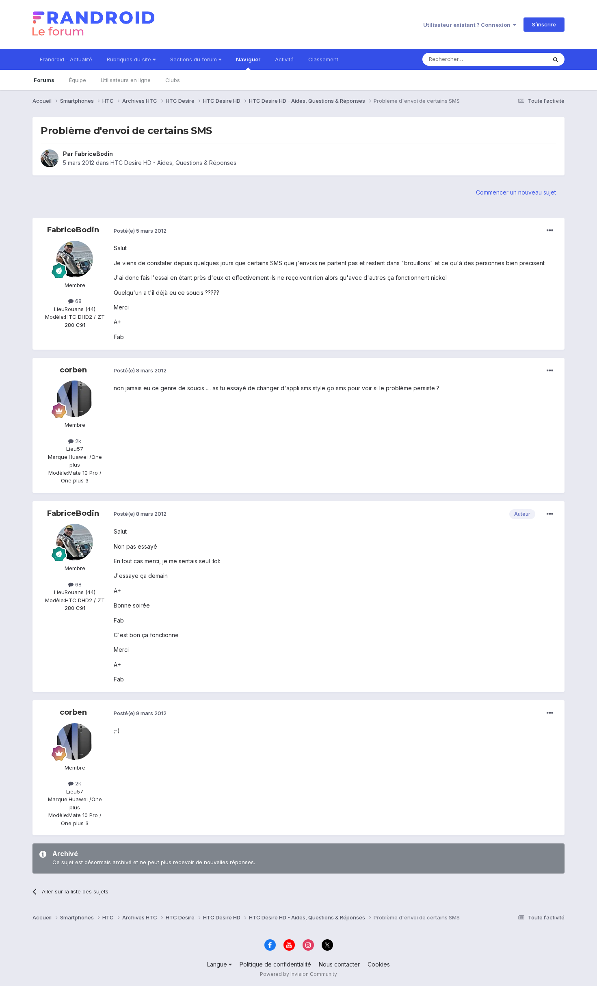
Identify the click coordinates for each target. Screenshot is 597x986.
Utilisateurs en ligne (126, 80)
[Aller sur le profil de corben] (74, 399)
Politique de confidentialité (275, 964)
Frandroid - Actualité (66, 59)
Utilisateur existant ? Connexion (468, 25)
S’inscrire (544, 24)
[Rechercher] (556, 59)
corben (73, 369)
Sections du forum (194, 59)
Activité (284, 59)
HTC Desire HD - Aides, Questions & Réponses (173, 162)
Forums (44, 80)
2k (77, 441)
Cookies (379, 964)
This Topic (523, 59)
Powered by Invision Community (298, 974)
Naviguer (248, 59)
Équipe (77, 80)
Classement (323, 59)
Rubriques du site (130, 59)
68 (78, 301)
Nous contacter (339, 964)
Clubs (172, 80)
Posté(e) (140, 230)
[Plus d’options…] (550, 231)
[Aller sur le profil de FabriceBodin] (49, 158)
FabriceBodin (93, 153)
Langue (218, 964)
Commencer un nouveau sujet (516, 192)
